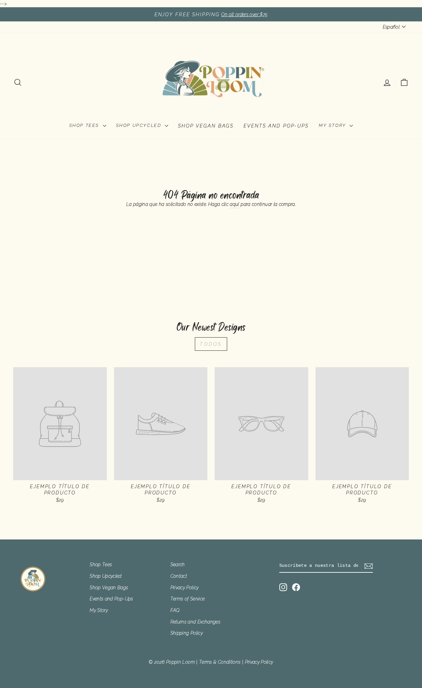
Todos (211, 344)
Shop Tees (85, 125)
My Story (333, 125)
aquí (234, 204)
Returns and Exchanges (195, 621)
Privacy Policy (184, 587)
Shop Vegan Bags (206, 125)
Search (177, 564)
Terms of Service (187, 598)
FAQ (175, 610)
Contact (178, 576)
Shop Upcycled (139, 125)
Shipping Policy (186, 633)
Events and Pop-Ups (276, 125)
